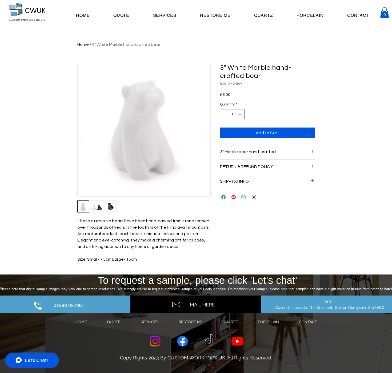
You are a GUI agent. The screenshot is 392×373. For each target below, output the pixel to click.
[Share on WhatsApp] (244, 197)
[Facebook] (182, 341)
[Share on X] (254, 197)
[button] (384, 12)
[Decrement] (224, 114)
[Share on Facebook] (223, 197)
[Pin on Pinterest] (233, 197)
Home (83, 44)
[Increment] (240, 114)
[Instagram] (155, 341)
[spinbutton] (232, 114)
